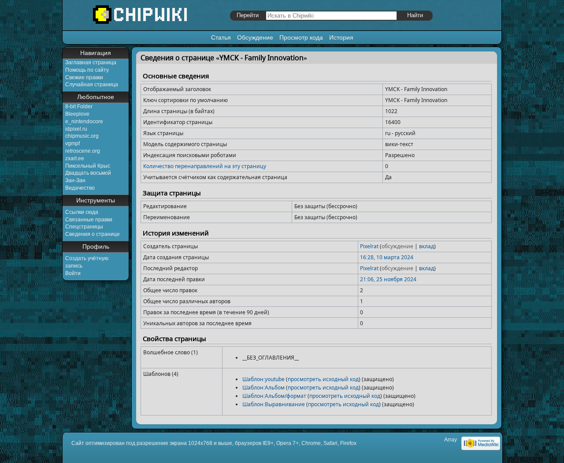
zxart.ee (74, 158)
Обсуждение (255, 37)
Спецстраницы (84, 227)
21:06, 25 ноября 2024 (388, 279)
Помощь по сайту (87, 70)
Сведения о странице (92, 234)
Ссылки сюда (81, 212)
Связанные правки (88, 220)
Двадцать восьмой (88, 173)
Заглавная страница (90, 62)
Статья (221, 37)
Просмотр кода (301, 37)
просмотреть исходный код (323, 379)
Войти (73, 273)
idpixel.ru (76, 129)
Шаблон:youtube (263, 379)
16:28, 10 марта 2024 (386, 257)
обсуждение (397, 246)
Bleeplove (77, 114)
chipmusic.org (82, 136)
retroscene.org (82, 151)
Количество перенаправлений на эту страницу (204, 166)
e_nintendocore (84, 121)
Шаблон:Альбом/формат (274, 396)
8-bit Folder (79, 106)
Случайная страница (91, 84)
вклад (426, 246)
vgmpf (72, 143)
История (341, 37)
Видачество (80, 188)
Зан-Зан (75, 180)
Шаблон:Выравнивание (273, 404)
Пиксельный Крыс (87, 166)
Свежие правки (84, 77)
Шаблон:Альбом (263, 387)
